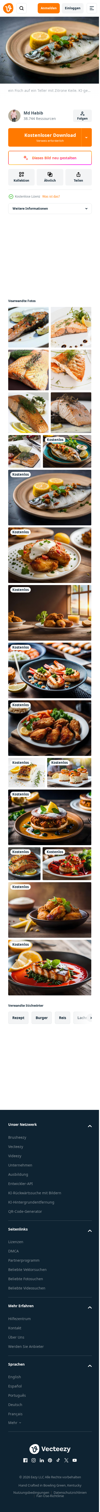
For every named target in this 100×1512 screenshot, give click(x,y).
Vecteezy (15, 1338)
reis (62, 1209)
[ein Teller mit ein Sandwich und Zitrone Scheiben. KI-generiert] (49, 974)
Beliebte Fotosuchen (25, 1471)
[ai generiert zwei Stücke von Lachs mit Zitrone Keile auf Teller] (24, 1020)
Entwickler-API (20, 1375)
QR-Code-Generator (25, 1403)
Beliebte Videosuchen (26, 1480)
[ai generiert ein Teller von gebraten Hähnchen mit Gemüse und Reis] (49, 853)
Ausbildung (18, 1366)
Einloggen (73, 8)
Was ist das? (51, 196)
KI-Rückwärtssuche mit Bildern (34, 1385)
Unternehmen (20, 1357)
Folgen (82, 118)
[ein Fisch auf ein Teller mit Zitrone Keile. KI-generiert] (49, 623)
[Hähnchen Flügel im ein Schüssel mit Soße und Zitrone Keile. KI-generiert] (49, 1102)
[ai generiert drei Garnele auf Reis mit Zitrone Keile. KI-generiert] (30, 930)
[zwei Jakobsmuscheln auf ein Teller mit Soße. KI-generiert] (32, 1055)
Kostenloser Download (50, 137)
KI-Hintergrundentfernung (31, 1394)
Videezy (14, 1348)
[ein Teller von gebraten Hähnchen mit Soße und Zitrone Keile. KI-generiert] (49, 681)
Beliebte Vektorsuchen (27, 1461)
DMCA (13, 1443)
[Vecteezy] (8, 8)
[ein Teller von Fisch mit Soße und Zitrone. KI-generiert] (49, 1160)
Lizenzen (15, 1433)
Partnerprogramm (23, 1452)
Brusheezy (17, 1329)
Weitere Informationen (30, 206)
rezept (18, 1209)
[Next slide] (80, 1210)
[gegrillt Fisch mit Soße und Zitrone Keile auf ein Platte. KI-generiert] (32, 577)
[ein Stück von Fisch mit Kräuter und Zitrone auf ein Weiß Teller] (26, 898)
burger (42, 1209)
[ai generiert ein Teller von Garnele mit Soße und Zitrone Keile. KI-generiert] (49, 796)
